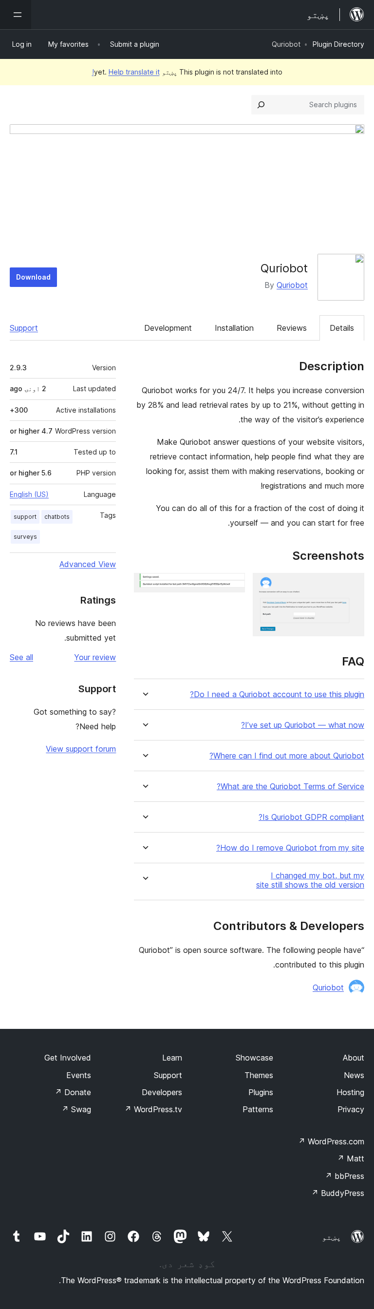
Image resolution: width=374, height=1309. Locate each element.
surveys (25, 536)
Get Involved (67, 1057)
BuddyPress (337, 1193)
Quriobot (292, 285)
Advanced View (87, 564)
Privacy (350, 1109)
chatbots (57, 516)
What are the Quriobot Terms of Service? (290, 786)
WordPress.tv (153, 1109)
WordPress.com (331, 1141)
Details (342, 328)
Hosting (350, 1092)
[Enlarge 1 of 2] (351, 586)
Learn (172, 1057)
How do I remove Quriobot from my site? (290, 848)
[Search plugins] (261, 104)
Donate (73, 1092)
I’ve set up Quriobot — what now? (302, 725)
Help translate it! (126, 72)
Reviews (292, 328)
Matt (350, 1158)
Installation (234, 328)
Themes (258, 1075)
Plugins (260, 1092)
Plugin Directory (338, 44)
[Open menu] (15, 14)
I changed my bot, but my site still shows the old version (310, 880)
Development (168, 328)
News (354, 1075)
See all (21, 657)
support (25, 516)
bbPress (344, 1176)
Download (33, 277)
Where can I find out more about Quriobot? (286, 755)
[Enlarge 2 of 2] (232, 586)
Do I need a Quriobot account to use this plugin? (277, 694)
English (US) (29, 494)
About (353, 1057)
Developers (162, 1092)
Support (24, 328)
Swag (76, 1109)
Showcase (254, 1057)
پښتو (331, 1237)
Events (78, 1075)
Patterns (258, 1109)
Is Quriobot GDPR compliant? (311, 817)
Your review (95, 657)
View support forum (81, 749)
